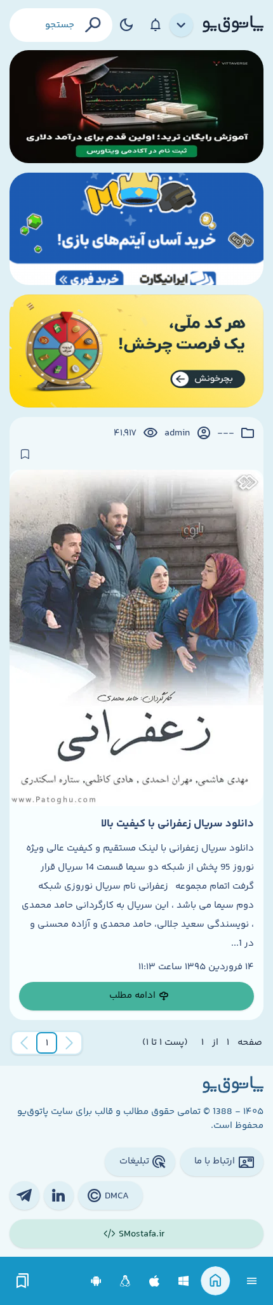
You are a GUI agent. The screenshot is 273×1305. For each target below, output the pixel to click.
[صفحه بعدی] (24, 1043)
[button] (47, 1043)
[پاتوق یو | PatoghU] (233, 25)
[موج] (136, 106)
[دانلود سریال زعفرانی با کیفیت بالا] (136, 638)
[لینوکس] (125, 1281)
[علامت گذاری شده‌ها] (23, 1281)
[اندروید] (96, 1281)
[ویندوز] (183, 1281)
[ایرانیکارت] (136, 229)
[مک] (154, 1281)
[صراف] (136, 351)
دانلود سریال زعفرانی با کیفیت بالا (177, 824)
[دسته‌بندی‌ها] (182, 25)
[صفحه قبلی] (69, 1043)
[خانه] (215, 1281)
